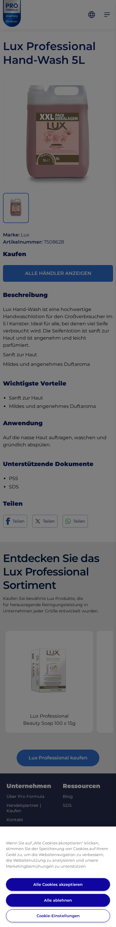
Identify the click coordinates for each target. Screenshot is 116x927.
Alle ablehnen (58, 900)
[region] (58, 877)
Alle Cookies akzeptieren (58, 884)
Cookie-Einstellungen (58, 915)
